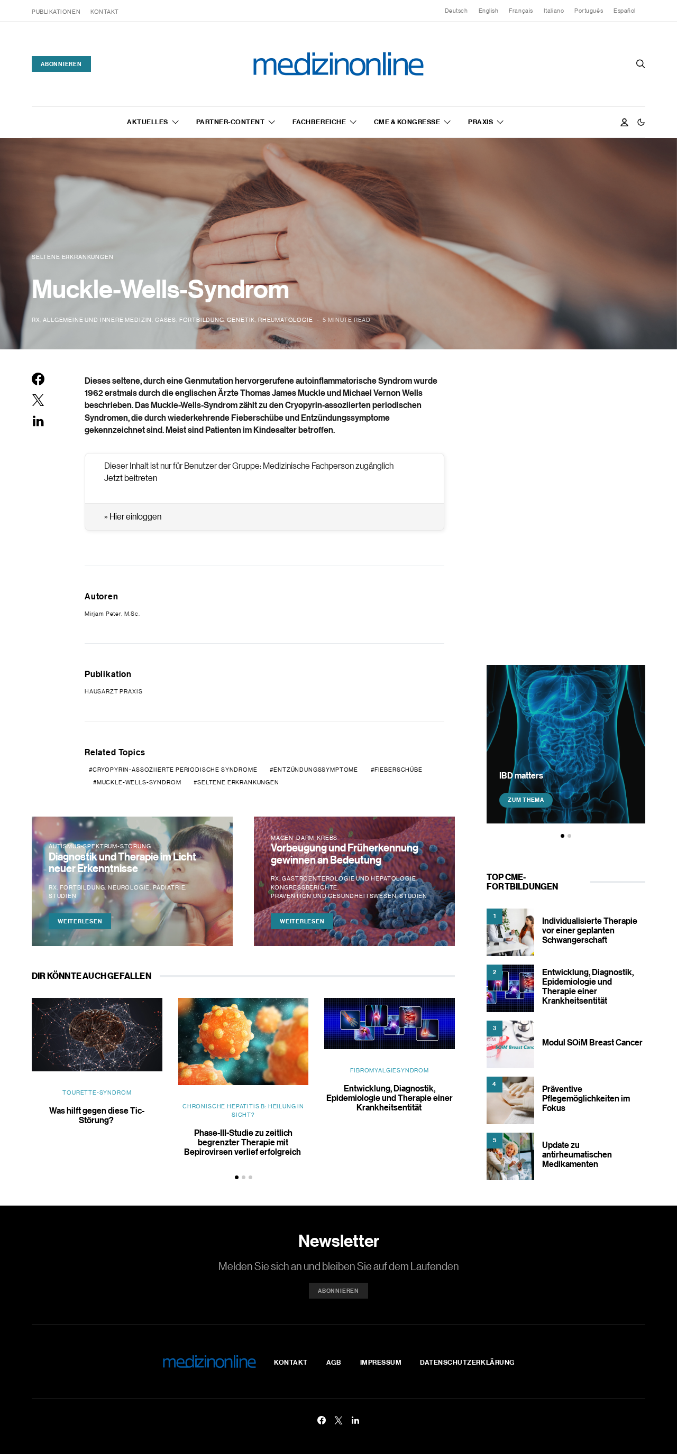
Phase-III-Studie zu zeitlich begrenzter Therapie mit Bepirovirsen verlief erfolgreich (243, 1142)
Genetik (241, 320)
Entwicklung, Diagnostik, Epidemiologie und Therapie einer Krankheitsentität (389, 1097)
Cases (165, 320)
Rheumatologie (285, 320)
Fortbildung (201, 320)
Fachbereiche (319, 121)
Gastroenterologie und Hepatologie (349, 878)
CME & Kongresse (407, 121)
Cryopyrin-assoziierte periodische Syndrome (175, 769)
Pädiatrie (169, 887)
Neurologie (129, 887)
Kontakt (104, 11)
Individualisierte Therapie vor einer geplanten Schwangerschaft (589, 930)
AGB (334, 1362)
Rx (36, 320)
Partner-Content (230, 121)
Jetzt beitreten (130, 478)
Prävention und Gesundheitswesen (334, 896)
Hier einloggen (135, 516)
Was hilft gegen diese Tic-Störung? (96, 1115)
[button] (641, 122)
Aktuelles (147, 121)
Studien (63, 896)
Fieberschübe (398, 769)
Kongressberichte (304, 887)
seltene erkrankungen (238, 782)
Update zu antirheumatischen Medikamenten (577, 1154)
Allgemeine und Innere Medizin (97, 320)
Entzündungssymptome (315, 769)
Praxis (480, 121)
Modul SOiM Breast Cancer (592, 1042)
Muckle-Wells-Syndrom (139, 782)
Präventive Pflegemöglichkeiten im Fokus (586, 1098)
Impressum (381, 1362)
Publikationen (56, 11)
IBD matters (521, 775)
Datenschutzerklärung (467, 1362)
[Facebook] (321, 1420)
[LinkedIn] (355, 1420)
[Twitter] (338, 1420)
